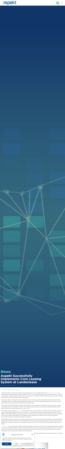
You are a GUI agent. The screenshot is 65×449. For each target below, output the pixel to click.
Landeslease (4, 426)
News (6, 372)
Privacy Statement (20, 446)
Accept (7, 443)
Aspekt (19, 410)
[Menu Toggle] (57, 3)
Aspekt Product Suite (53, 392)
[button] (32, 434)
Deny (16, 443)
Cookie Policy (13, 446)
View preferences (27, 443)
